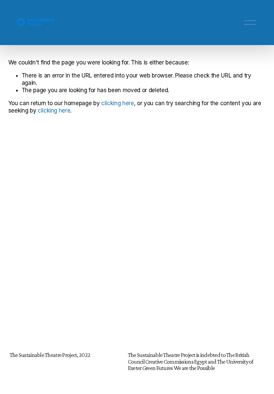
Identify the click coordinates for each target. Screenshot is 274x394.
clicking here (117, 103)
